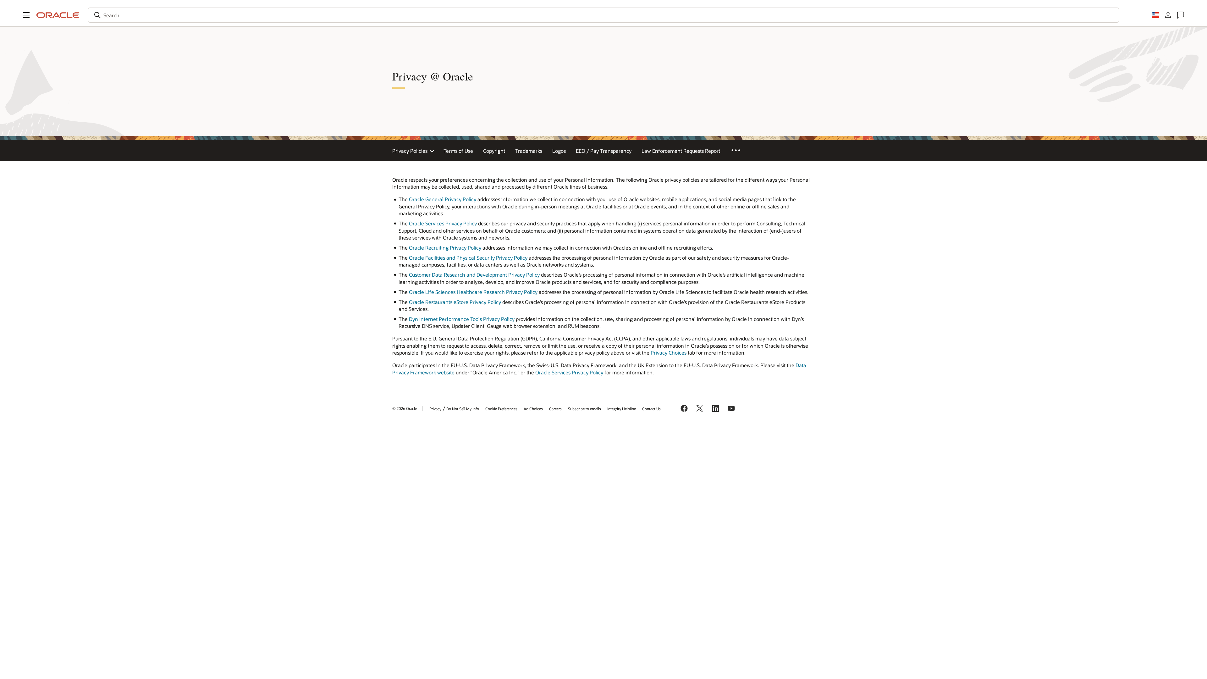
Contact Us (651, 408)
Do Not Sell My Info (462, 408)
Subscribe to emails (584, 408)
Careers (555, 408)
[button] (26, 15)
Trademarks (528, 150)
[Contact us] (1180, 15)
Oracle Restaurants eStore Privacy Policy (455, 302)
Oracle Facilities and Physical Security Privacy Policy (468, 257)
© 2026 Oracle (404, 408)
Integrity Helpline (621, 408)
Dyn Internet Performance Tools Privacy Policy (462, 319)
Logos (559, 150)
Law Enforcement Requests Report (681, 150)
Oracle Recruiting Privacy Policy (445, 247)
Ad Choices (533, 408)
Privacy (435, 408)
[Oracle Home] (57, 15)
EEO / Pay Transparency (603, 150)
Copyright (494, 150)
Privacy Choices (668, 352)
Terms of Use (458, 150)
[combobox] (603, 15)
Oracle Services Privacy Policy (443, 223)
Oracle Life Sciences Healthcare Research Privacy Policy (473, 292)
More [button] (740, 149)
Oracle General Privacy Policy (442, 199)
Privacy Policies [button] (409, 150)
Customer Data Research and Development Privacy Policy (474, 274)
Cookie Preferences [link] (501, 408)
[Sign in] (1168, 15)
